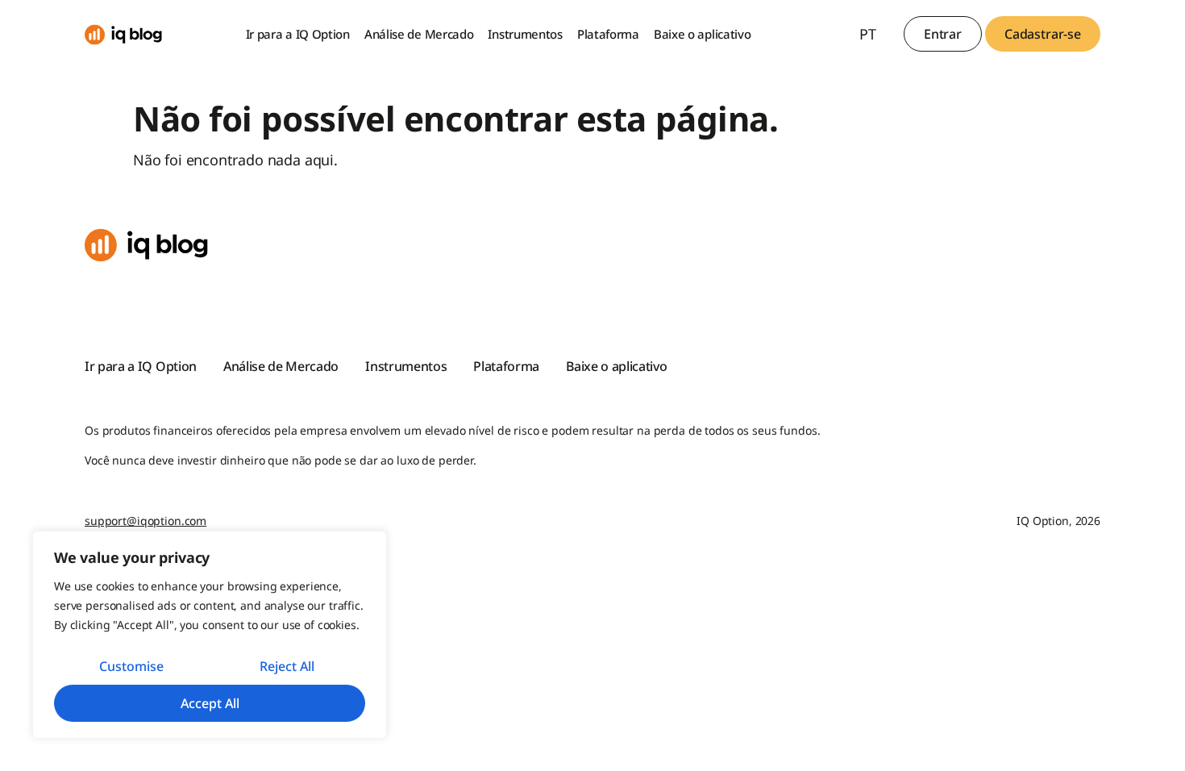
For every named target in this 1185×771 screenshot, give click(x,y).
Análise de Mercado (419, 34)
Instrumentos (525, 34)
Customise (131, 666)
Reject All (287, 666)
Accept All (210, 703)
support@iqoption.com (145, 520)
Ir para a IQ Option (298, 34)
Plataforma (608, 34)
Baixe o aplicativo (702, 34)
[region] (209, 635)
